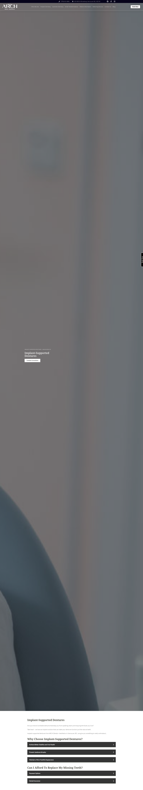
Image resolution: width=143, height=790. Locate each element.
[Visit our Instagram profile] (115, 1)
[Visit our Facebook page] (111, 1)
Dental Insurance (34, 781)
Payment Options (34, 773)
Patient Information (85, 6)
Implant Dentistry (45, 6)
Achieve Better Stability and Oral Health (42, 744)
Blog (114, 6)
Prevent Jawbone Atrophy (37, 752)
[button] (71, 744)
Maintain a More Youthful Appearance (41, 760)
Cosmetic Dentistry (57, 6)
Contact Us (108, 6)
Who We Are (35, 6)
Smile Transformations (71, 6)
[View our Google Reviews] (108, 1)
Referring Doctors (98, 6)
